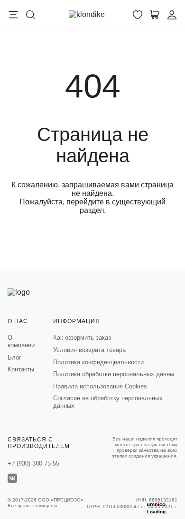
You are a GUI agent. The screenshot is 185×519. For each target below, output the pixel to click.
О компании (21, 341)
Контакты (21, 369)
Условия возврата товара (89, 349)
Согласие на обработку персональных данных (108, 402)
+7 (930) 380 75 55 (33, 463)
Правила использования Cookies (100, 386)
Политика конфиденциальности (98, 362)
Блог (14, 357)
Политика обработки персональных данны (113, 374)
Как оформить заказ (82, 337)
